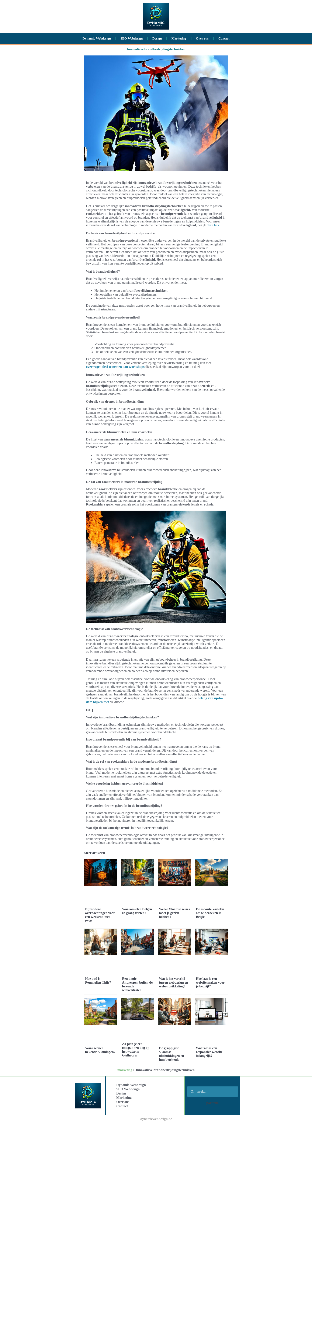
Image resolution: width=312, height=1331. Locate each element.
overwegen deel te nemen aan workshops (115, 366)
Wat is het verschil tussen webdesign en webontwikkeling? (173, 982)
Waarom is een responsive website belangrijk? (209, 1052)
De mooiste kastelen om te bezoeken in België (210, 913)
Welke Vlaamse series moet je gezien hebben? (174, 913)
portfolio (212, 1103)
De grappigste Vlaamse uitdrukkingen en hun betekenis (171, 1053)
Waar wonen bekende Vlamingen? (100, 1050)
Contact (223, 38)
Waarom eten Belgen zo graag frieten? (137, 911)
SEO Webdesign (132, 38)
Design (157, 38)
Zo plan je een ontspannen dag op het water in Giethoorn (135, 1049)
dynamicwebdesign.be (156, 1119)
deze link (213, 225)
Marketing (178, 38)
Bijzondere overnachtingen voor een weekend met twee (100, 914)
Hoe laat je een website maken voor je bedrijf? (210, 982)
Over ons (202, 38)
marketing (124, 1070)
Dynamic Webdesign (97, 38)
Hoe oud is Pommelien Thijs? (98, 980)
